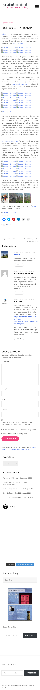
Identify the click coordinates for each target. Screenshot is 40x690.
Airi (31, 685)
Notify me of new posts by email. (15, 434)
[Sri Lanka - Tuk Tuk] (11, 516)
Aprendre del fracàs (10, 478)
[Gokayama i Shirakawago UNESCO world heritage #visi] (11, 546)
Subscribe (30, 635)
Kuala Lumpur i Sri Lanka (12, 489)
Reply (19, 265)
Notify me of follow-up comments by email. (19, 430)
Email (4, 399)
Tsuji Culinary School (11, 493)
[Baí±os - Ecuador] (8, 48)
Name (4, 389)
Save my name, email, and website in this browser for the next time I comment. (16, 424)
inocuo (17, 254)
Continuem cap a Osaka (12, 497)
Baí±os (3, 34)
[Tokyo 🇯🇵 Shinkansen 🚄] (11, 536)
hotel (34, 206)
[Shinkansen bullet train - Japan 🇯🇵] (11, 526)
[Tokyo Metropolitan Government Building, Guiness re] (11, 556)
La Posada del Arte (9, 141)
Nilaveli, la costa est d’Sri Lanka (15, 482)
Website (4, 410)
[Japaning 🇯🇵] (28, 536)
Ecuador (10, 225)
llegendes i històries (19, 84)
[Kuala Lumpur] (28, 516)
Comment (5, 362)
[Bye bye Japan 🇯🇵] (28, 526)
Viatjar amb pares (8, 239)
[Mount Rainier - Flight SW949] (28, 546)
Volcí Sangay (18, 43)
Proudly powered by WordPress (12, 685)
